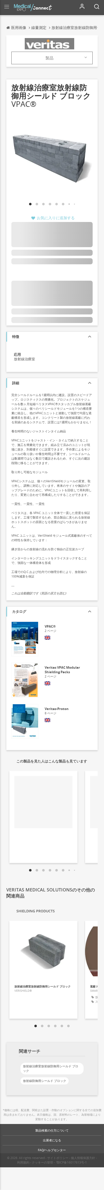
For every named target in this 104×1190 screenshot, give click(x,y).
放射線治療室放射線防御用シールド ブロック (50, 1068)
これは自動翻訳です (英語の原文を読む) (38, 593)
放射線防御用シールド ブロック (44, 1081)
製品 (49, 58)
